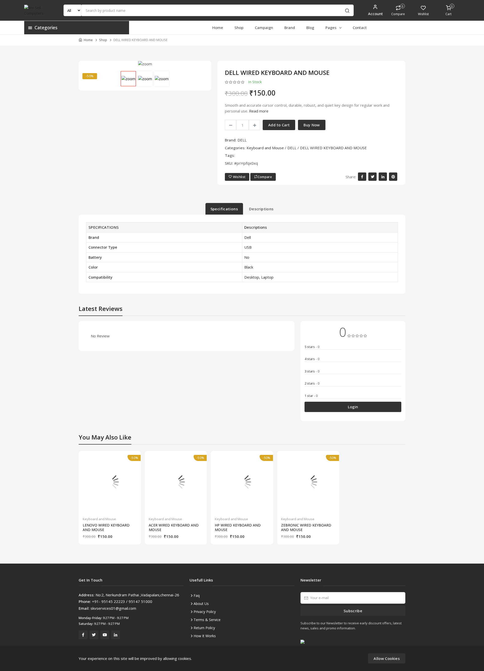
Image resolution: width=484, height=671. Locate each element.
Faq (197, 595)
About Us (201, 603)
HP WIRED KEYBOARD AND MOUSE (238, 527)
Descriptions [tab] (261, 208)
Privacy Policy (205, 611)
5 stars (312, 346)
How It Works (205, 635)
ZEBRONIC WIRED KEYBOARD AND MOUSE (306, 527)
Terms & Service (207, 619)
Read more (258, 110)
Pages (331, 27)
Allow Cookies (387, 658)
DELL (242, 139)
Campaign (264, 27)
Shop (239, 27)
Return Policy (204, 627)
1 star (311, 395)
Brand (289, 27)
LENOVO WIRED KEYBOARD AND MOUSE (106, 527)
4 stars (312, 359)
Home (217, 27)
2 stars (312, 383)
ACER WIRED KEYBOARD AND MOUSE (174, 527)
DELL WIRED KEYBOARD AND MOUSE (333, 147)
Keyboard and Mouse (265, 147)
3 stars (312, 371)
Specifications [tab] (224, 208)
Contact (360, 27)
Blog (310, 27)
